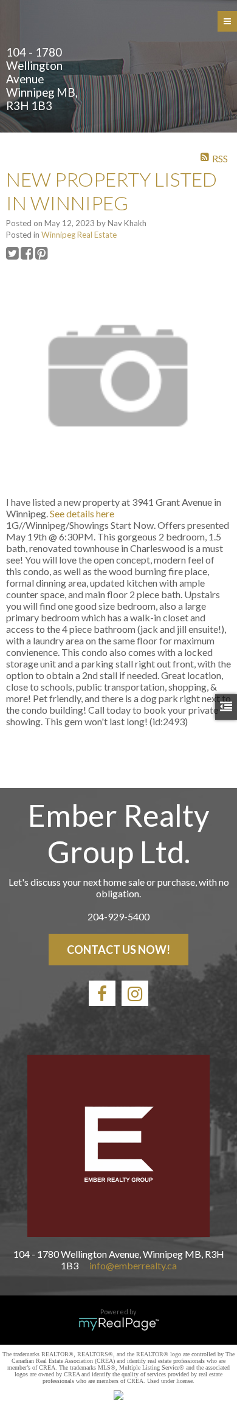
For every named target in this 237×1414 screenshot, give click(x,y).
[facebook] (102, 993)
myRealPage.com (119, 1324)
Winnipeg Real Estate (79, 235)
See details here (82, 513)
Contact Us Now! (118, 949)
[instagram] (135, 993)
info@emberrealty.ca (133, 1265)
